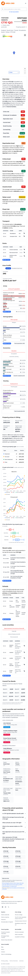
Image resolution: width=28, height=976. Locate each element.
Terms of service (14, 960)
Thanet (16, 30)
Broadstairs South (18, 782)
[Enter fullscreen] (25, 35)
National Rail (14, 886)
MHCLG (8, 884)
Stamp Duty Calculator (6, 940)
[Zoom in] (25, 69)
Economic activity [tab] (14, 356)
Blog (2, 947)
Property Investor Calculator (5, 932)
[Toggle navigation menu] (25, 3)
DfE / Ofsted (16, 883)
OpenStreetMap (5, 886)
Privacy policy (4, 960)
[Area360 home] (7, 3)
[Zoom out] (25, 71)
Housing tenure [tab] (14, 383)
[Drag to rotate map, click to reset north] (25, 73)
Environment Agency (14, 884)
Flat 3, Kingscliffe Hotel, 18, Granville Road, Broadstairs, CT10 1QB (17, 572)
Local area (8, 268)
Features (3, 919)
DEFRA (20, 884)
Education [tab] (14, 351)
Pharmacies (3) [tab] (14, 637)
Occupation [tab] (14, 353)
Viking (7, 32)
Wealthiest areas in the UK (20, 924)
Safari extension (19, 934)
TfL (10, 886)
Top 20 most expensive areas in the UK (20, 918)
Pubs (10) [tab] (14, 631)
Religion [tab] (14, 322)
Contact (3, 952)
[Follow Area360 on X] (8, 907)
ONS (21, 883)
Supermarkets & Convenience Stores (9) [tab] (14, 628)
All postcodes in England (7, 922)
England (3, 30)
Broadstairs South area (17, 268)
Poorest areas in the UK (21, 921)
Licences (21, 960)
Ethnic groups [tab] (14, 319)
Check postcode (5, 914)
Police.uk (12, 883)
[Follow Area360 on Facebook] (2, 907)
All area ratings (18, 914)
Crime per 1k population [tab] (14, 289)
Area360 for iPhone (19, 937)
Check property (5, 917)
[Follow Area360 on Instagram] (5, 907)
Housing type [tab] (14, 386)
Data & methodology (6, 954)
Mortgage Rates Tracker (5, 936)
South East (10, 30)
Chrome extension (19, 932)
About (2, 949)
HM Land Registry (6, 883)
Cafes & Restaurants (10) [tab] (14, 634)
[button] (14, 53)
